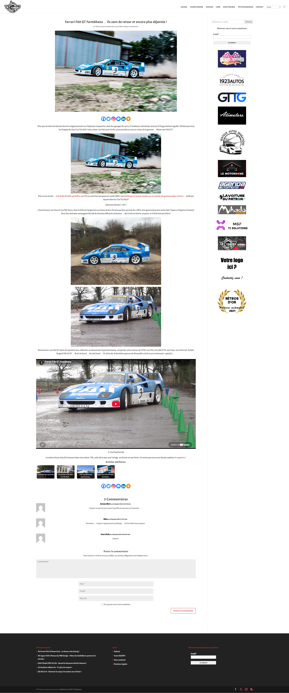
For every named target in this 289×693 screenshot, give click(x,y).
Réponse (189, 506)
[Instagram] (113, 119)
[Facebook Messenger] (118, 119)
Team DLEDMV (119, 656)
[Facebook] (103, 119)
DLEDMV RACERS (196, 7)
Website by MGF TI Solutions (71, 689)
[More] (128, 119)
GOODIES (209, 7)
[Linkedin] (123, 119)
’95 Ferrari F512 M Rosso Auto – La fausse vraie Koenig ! (58, 651)
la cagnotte (180, 457)
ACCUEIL (184, 7)
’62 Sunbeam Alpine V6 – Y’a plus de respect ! (55, 667)
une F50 (83, 196)
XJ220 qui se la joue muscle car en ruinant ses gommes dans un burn (153, 196)
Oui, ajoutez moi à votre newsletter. (117, 604)
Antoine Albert (105, 504)
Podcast (117, 651)
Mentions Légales (120, 664)
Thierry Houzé (100, 27)
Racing (125, 27)
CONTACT (259, 7)
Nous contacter (120, 660)
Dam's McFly (105, 534)
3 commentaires (133, 27)
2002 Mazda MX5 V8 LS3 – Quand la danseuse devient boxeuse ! (62, 663)
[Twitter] (108, 119)
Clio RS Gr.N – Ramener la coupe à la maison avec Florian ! (59, 671)
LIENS (218, 7)
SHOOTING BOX (229, 7)
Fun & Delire (119, 27)
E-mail (216, 34)
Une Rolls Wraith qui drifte (68, 196)
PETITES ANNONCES (245, 7)
